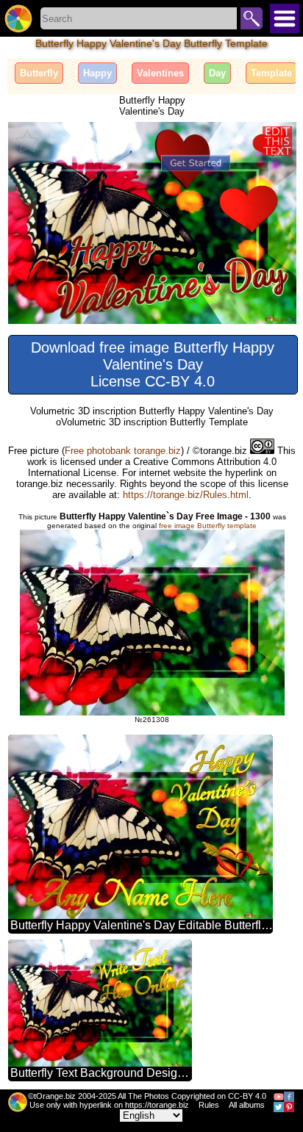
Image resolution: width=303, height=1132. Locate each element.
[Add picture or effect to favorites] (27, 141)
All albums (247, 1104)
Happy (97, 73)
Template (271, 73)
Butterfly (39, 73)
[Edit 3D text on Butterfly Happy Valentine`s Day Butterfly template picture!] (277, 141)
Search (251, 18)
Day (217, 73)
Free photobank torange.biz (123, 450)
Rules (209, 1104)
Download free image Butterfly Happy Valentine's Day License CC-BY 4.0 (152, 364)
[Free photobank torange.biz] (18, 18)
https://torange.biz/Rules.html (186, 494)
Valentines (160, 73)
